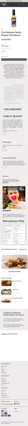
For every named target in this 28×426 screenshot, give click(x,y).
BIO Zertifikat (4, 373)
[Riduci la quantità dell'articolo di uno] (2, 54)
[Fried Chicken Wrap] (6, 300)
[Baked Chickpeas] (6, 283)
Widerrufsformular (5, 397)
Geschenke (3, 381)
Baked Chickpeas (16, 281)
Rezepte (3, 371)
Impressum (3, 390)
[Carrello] (22, 5)
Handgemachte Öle (5, 383)
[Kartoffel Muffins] (14, 262)
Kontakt (3, 369)
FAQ (2, 368)
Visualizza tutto (23, 249)
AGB (2, 392)
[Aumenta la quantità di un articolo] (7, 54)
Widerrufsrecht (4, 395)
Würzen (2, 378)
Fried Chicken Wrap (17, 298)
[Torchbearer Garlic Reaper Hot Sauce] (10, 347)
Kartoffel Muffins (14, 271)
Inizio (2, 29)
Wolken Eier (15, 289)
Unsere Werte (4, 366)
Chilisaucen (3, 380)
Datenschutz (4, 393)
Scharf (2, 385)
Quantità (3, 51)
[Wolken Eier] (6, 292)
